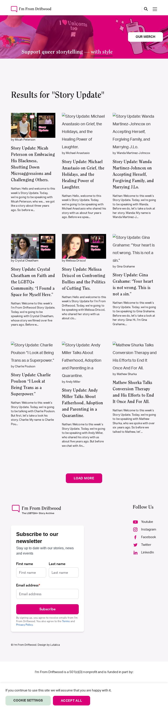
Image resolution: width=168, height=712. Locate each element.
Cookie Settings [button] (28, 700)
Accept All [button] (71, 700)
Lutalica (55, 645)
